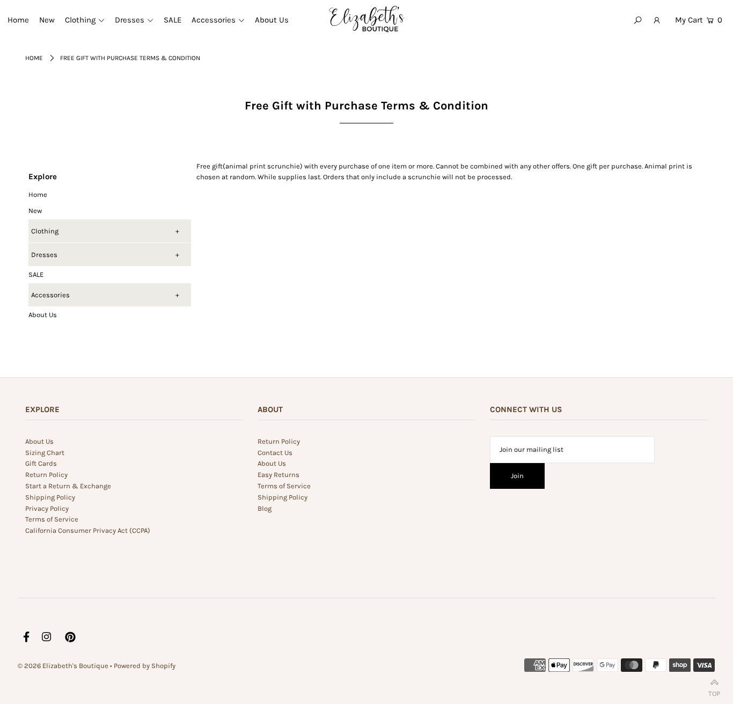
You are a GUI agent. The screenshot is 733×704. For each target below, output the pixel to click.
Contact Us (275, 453)
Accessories (50, 295)
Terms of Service (51, 519)
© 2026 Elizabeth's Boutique (64, 666)
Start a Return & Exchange (68, 486)
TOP (714, 691)
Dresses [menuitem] (129, 20)
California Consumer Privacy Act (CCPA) (87, 530)
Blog (265, 508)
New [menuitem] (47, 20)
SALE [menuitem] (172, 20)
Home (34, 58)
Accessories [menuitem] (214, 20)
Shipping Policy (50, 497)
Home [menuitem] (18, 20)
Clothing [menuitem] (80, 20)
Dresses (44, 255)
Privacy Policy (47, 508)
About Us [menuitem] (272, 20)
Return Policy (46, 475)
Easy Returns (278, 475)
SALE (35, 274)
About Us (42, 315)
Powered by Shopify (144, 666)
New (35, 211)
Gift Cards (41, 463)
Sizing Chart (44, 453)
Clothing (44, 231)
